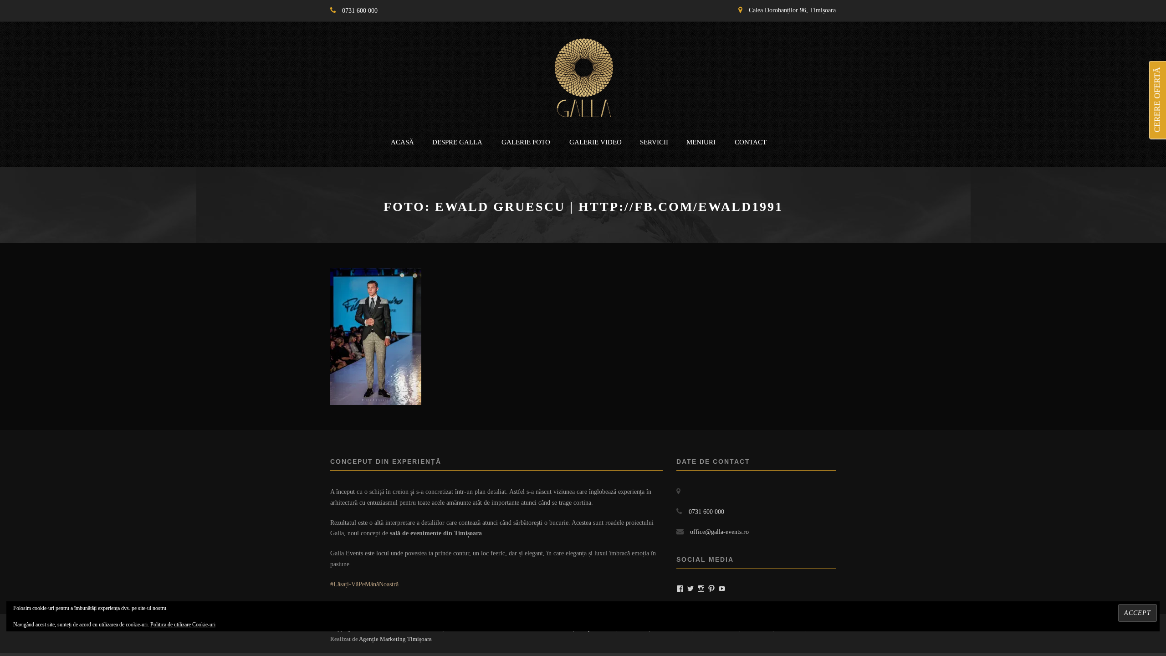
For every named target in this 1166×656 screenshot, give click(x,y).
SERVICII (654, 142)
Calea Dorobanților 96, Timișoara (792, 10)
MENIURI (701, 142)
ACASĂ (402, 142)
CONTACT (751, 142)
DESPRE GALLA (457, 142)
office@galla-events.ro (719, 531)
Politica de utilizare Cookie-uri (182, 624)
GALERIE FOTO (525, 142)
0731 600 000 (360, 10)
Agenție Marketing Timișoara (395, 639)
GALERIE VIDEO (595, 142)
